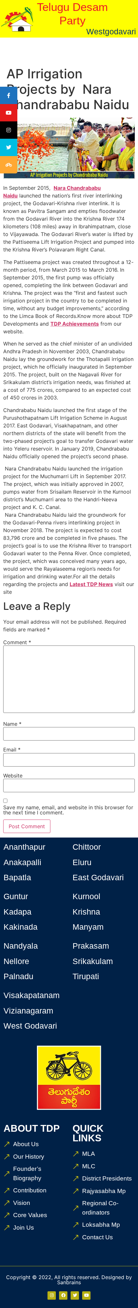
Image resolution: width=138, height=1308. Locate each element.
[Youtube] (86, 1295)
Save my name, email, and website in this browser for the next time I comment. (68, 810)
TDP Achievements (74, 323)
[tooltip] (8, 95)
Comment (17, 642)
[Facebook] (63, 1295)
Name (12, 723)
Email (12, 749)
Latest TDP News (91, 584)
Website (12, 775)
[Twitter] (75, 1295)
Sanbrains (69, 1282)
